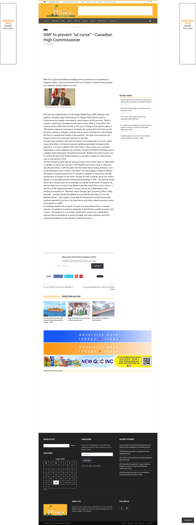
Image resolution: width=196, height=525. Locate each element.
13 (61, 475)
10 (46, 475)
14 (65, 475)
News (63, 21)
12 (56, 475)
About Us (100, 2)
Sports (93, 21)
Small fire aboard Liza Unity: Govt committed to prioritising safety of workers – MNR (53, 320)
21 (65, 479)
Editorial (77, 21)
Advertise (88, 2)
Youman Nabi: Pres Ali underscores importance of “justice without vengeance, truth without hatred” (136, 101)
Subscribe (97, 266)
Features (85, 21)
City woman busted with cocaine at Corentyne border (99, 288)
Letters (69, 21)
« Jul (44, 489)
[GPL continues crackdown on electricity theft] (103, 308)
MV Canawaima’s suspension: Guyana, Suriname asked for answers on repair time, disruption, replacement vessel (136, 127)
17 (46, 479)
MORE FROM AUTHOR (71, 296)
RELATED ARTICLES (51, 296)
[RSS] (151, 1)
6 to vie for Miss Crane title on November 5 (58, 287)
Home (83, 2)
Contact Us (112, 21)
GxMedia (58, 523)
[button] (150, 21)
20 (61, 479)
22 (70, 479)
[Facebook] (149, 1)
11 (51, 475)
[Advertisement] (115, 10)
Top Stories (55, 21)
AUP (94, 2)
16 (74, 475)
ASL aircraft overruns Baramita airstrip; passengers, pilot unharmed (133, 118)
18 (51, 479)
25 (51, 482)
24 (46, 482)
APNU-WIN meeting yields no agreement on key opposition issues (135, 109)
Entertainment (101, 21)
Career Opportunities (110, 2)
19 (56, 479)
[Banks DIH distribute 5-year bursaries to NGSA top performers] (79, 308)
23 (74, 479)
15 (70, 475)
